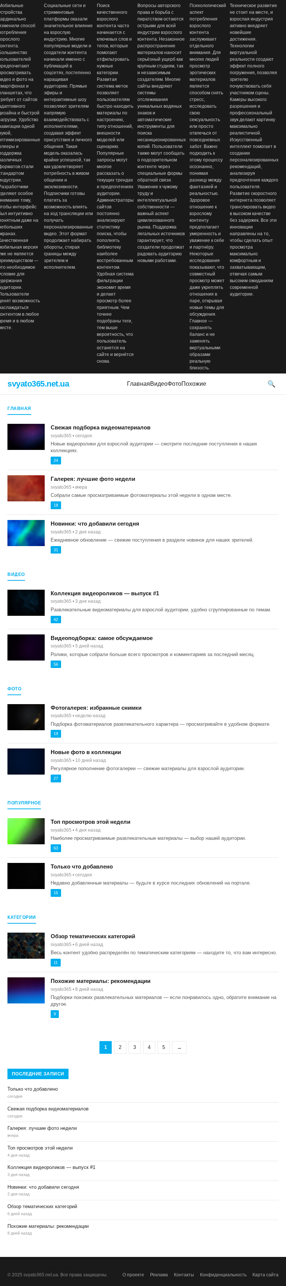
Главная (138, 384)
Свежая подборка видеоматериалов (100, 427)
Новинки (43, 1267)
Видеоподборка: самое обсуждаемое (102, 638)
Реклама (159, 1274)
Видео (159, 384)
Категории (63, 1267)
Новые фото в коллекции (86, 752)
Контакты (184, 1274)
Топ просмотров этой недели (90, 822)
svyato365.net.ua (38, 383)
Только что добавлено (82, 866)
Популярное (20, 1267)
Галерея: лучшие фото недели (93, 479)
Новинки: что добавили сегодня (95, 523)
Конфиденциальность (223, 1274)
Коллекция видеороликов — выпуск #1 (105, 593)
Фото (174, 384)
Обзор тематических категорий (93, 936)
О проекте (133, 1274)
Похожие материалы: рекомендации (100, 981)
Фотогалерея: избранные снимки (96, 708)
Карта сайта (265, 1274)
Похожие (193, 384)
